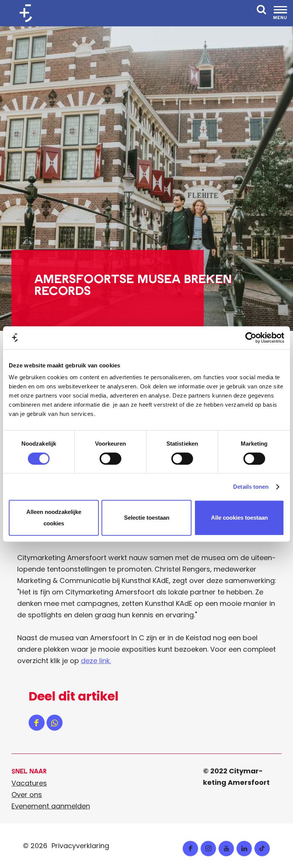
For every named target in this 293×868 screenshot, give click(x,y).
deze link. (96, 660)
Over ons (26, 794)
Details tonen (251, 486)
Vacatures (29, 783)
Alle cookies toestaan (239, 517)
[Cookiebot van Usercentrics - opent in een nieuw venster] (250, 337)
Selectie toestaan (146, 517)
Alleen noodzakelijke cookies (53, 518)
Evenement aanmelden (50, 806)
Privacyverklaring (80, 845)
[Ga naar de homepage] (28, 13)
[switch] (110, 459)
